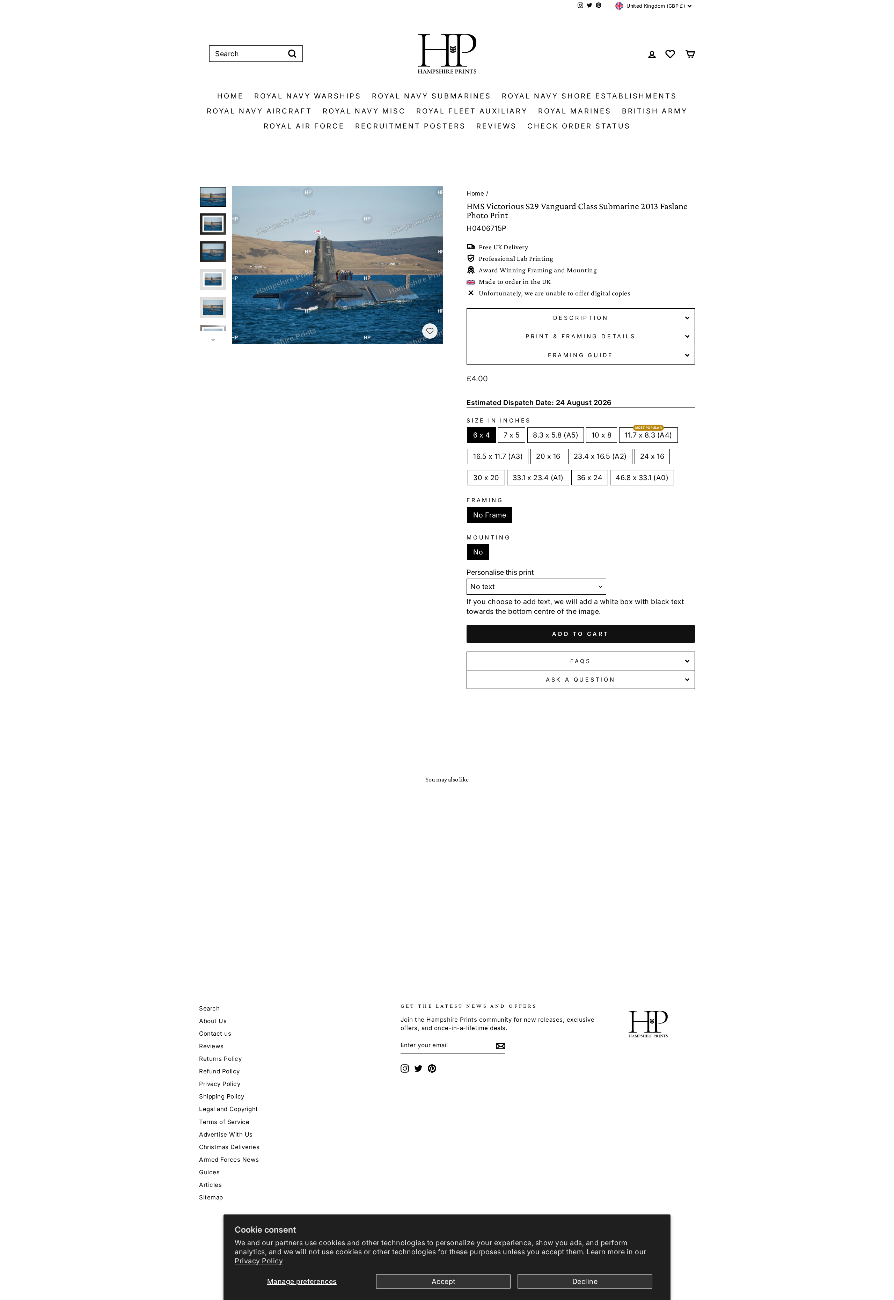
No (478, 552)
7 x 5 (512, 435)
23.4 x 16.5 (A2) (600, 456)
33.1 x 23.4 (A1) (538, 477)
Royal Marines (574, 111)
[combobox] (256, 53)
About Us (213, 1021)
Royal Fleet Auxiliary (472, 111)
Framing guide (581, 355)
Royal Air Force (304, 126)
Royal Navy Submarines (431, 96)
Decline (585, 1281)
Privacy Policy (259, 1261)
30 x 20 (486, 477)
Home (230, 96)
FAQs (580, 661)
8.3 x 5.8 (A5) (555, 435)
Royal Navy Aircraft (259, 111)
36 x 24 (590, 477)
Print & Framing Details (581, 336)
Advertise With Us (226, 1134)
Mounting (489, 537)
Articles (210, 1184)
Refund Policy (219, 1071)
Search (209, 1008)
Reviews (496, 126)
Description (581, 317)
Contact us (215, 1033)
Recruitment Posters (410, 126)
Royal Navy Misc (364, 111)
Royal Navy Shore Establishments (589, 96)
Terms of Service (224, 1121)
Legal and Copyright (228, 1109)
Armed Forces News (229, 1159)
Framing (485, 500)
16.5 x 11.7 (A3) (498, 456)
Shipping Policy (221, 1096)
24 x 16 (652, 456)
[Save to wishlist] (430, 331)
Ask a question (581, 679)
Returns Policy (220, 1058)
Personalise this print (500, 572)
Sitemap (211, 1197)
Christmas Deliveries (229, 1147)
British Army (655, 111)
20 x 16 (548, 456)
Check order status (579, 126)
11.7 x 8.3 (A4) (648, 435)
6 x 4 (481, 435)
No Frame (489, 515)
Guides (209, 1172)
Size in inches (499, 420)
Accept (443, 1281)
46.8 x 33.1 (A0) (642, 477)
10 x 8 (601, 435)
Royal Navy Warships (307, 96)
